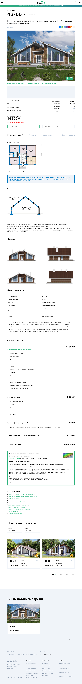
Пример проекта (30, 670)
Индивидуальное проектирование (64, 673)
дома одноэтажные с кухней (18, 507)
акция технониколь (15, 511)
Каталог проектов (31, 663)
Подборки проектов (31, 666)
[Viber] (67, 27)
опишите (40, 179)
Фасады (32, 135)
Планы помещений (15, 135)
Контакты (45, 675)
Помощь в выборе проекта (64, 669)
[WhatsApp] (62, 27)
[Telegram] (65, 27)
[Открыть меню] (2, 2)
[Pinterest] (69, 27)
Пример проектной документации (19, 349)
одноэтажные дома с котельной (19, 509)
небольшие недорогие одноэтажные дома (23, 504)
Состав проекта (68, 135)
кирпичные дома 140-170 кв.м (18, 502)
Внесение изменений (65, 663)
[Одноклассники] (71, 27)
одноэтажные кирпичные (17, 498)
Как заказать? (46, 666)
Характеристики (48, 135)
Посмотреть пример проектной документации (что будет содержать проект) (32, 83)
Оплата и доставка (47, 670)
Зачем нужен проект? (31, 668)
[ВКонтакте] (60, 27)
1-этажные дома (14, 500)
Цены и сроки (46, 668)
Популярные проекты (32, 673)
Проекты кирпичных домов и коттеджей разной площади (34, 651)
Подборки (13, 651)
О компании (45, 663)
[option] (23, 555)
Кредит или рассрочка (65, 676)
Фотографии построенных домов (31, 676)
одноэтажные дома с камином (19, 505)
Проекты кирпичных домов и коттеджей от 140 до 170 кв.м (25, 654)
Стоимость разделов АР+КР (15, 116)
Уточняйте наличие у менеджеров (15, 122)
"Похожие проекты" (15, 179)
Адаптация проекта (64, 666)
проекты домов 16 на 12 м (17, 513)
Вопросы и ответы (47, 673)
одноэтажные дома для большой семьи (22, 494)
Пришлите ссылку (14, 458)
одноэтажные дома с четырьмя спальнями (23, 496)
